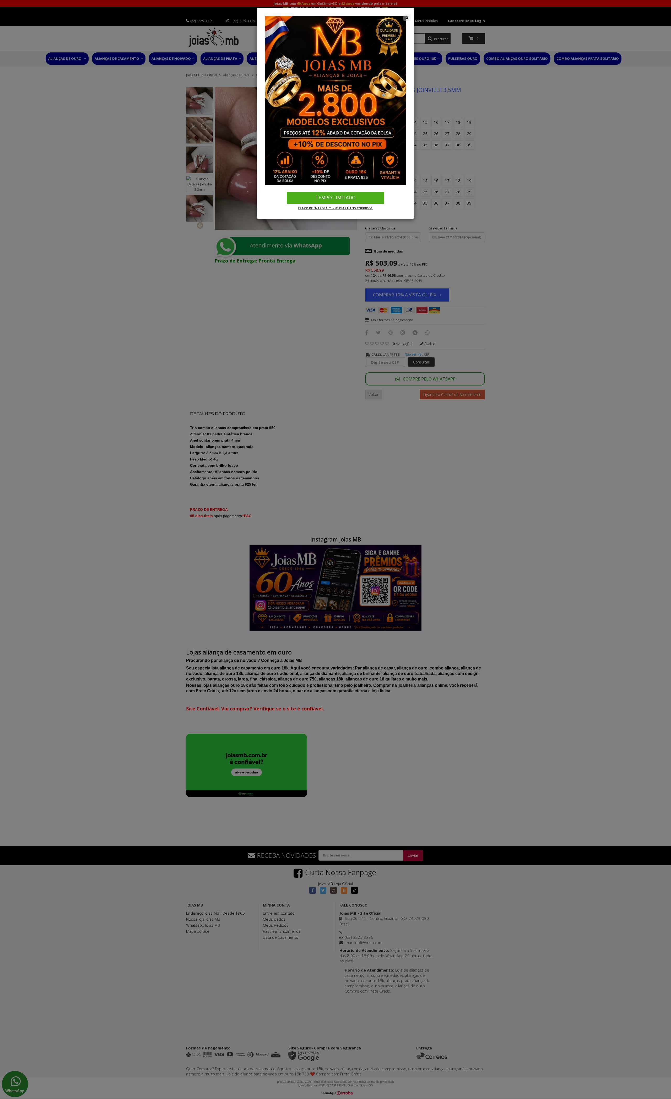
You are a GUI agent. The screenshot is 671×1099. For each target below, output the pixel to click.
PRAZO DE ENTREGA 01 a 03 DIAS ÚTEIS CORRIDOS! (335, 208)
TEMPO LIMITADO (335, 197)
